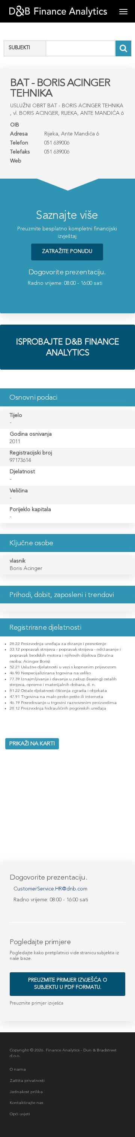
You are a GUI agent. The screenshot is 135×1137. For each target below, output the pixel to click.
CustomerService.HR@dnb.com (50, 889)
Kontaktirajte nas (26, 1102)
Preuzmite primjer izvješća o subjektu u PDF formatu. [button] (67, 983)
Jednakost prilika (26, 1091)
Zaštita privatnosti (27, 1080)
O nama (18, 1069)
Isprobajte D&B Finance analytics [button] (67, 347)
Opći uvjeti (20, 1113)
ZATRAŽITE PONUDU (67, 251)
